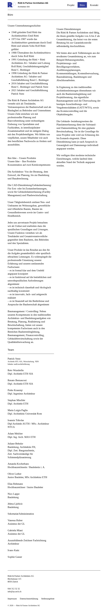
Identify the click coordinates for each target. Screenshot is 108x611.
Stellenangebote (47, 599)
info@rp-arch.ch (14, 591)
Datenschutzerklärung (29, 599)
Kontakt (94, 5)
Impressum (12, 599)
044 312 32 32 (14, 589)
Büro (82, 5)
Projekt (70, 5)
